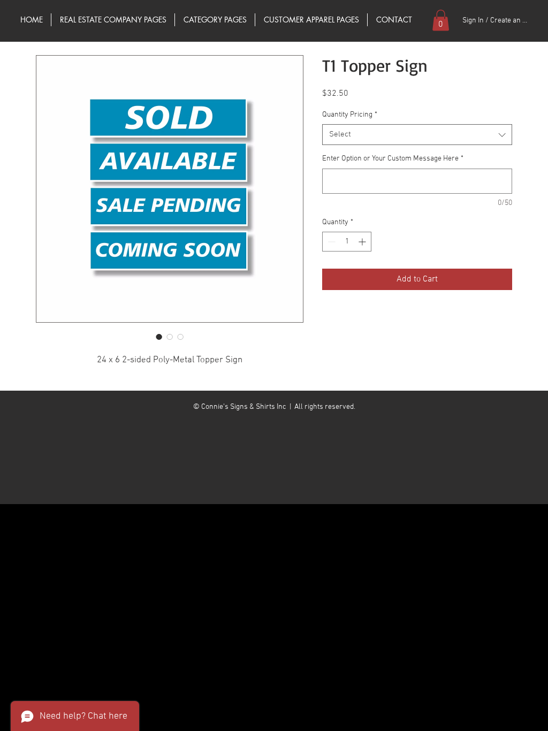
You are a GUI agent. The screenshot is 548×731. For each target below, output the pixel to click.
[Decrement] (330, 241)
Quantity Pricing (349, 114)
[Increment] (363, 241)
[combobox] (417, 134)
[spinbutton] (346, 241)
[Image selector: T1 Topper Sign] (159, 336)
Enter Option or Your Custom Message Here (392, 158)
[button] (441, 20)
